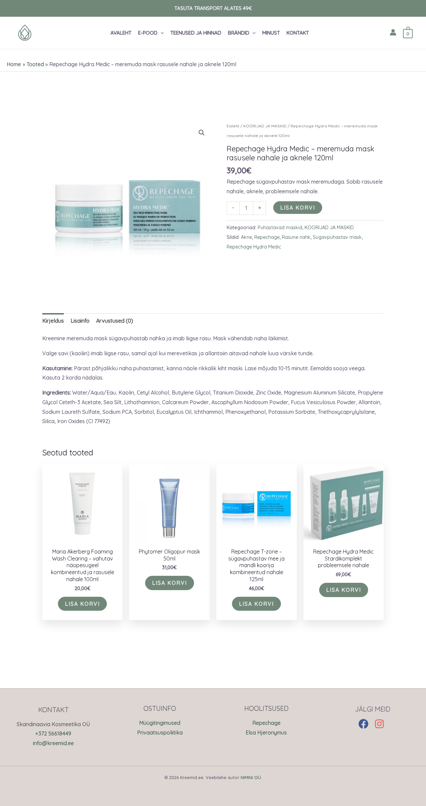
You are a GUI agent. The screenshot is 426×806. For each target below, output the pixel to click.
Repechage (267, 237)
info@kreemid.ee (53, 743)
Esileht (233, 125)
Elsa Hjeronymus (266, 732)
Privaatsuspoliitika (160, 732)
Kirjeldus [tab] (53, 320)
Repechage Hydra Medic (254, 247)
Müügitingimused (159, 723)
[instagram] (380, 724)
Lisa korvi (297, 207)
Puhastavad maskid (280, 228)
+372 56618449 (53, 733)
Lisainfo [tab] (80, 320)
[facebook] (365, 724)
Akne (246, 237)
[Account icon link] (393, 32)
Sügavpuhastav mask (337, 237)
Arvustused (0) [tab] (114, 320)
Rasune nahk (296, 237)
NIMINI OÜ (251, 777)
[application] (160, 33)
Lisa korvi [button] (82, 603)
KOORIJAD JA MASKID (265, 125)
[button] (154, 33)
